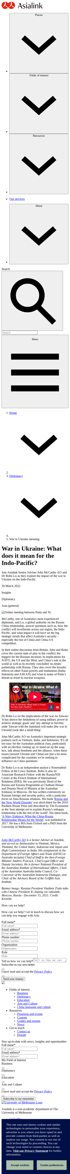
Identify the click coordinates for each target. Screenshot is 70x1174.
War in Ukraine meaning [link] (24, 539)
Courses (22, 1017)
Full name (8, 922)
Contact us (23, 1031)
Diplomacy (16, 476)
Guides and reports (28, 1021)
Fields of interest (39, 75)
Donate (21, 1035)
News (20, 1024)
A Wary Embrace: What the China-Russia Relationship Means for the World (27, 818)
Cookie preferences (51, 1165)
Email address (11, 929)
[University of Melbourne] (22, 1102)
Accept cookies (20, 1165)
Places (39, 15)
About (39, 205)
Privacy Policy (43, 971)
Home (13, 413)
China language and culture (34, 1007)
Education (23, 1000)
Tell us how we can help (17, 961)
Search (6, 269)
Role (4, 952)
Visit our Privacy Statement (30, 1150)
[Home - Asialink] (22, 8)
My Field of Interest (14, 1060)
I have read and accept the (18, 971)
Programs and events (30, 1014)
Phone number (10, 937)
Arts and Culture (27, 1003)
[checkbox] (3, 969)
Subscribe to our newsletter (18, 964)
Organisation (9, 944)
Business (22, 993)
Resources (39, 135)
